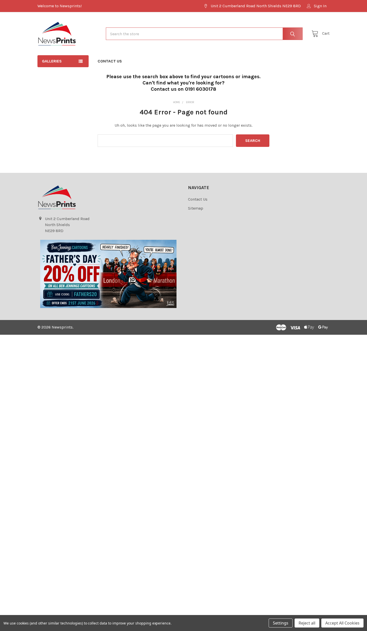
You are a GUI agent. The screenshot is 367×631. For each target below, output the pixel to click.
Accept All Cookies (342, 623)
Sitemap (195, 208)
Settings (280, 623)
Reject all (307, 623)
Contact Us (110, 61)
